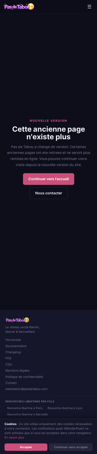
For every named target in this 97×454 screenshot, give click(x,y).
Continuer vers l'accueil (48, 179)
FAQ (8, 358)
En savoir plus (14, 437)
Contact (11, 383)
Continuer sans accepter (71, 447)
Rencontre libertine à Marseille (27, 414)
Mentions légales (17, 370)
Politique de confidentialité (24, 377)
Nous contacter (48, 193)
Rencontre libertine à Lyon (65, 408)
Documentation (16, 346)
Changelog (13, 352)
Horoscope (13, 339)
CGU (8, 364)
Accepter (26, 447)
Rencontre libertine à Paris (25, 408)
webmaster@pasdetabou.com (26, 389)
